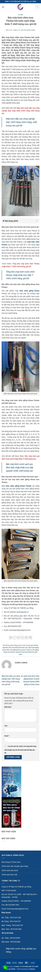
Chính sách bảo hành (10, 870)
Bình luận (8, 707)
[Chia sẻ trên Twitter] (18, 637)
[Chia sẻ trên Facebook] (14, 637)
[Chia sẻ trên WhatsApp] (10, 637)
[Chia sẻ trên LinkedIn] (30, 637)
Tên (6, 726)
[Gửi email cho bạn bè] (22, 637)
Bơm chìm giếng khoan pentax (16, 650)
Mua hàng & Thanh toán (11, 862)
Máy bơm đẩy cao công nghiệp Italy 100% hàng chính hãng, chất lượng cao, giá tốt (21, 122)
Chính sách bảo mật (9, 875)
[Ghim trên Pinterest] (26, 637)
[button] (3, 7)
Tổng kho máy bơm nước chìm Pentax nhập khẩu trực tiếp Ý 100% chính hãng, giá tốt (20, 275)
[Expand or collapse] (37, 220)
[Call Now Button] (5, 967)
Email (6, 736)
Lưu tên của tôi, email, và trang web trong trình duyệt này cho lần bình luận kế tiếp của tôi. (20, 749)
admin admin (31, 30)
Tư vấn (20, 14)
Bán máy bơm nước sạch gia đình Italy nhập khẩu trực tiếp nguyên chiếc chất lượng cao (19, 467)
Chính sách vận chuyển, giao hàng (15, 866)
